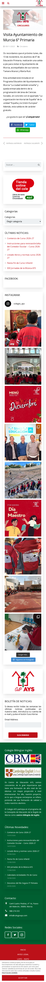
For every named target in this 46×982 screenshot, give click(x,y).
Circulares (24, 46)
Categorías (10, 217)
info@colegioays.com (18, 915)
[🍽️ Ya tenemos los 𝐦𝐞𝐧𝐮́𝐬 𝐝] (23, 404)
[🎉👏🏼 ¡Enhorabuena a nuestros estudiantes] (23, 594)
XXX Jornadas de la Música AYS (21, 268)
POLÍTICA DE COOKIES (9, 973)
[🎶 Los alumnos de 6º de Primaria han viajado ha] (23, 328)
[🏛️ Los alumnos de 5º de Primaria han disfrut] (23, 366)
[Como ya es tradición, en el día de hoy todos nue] (23, 556)
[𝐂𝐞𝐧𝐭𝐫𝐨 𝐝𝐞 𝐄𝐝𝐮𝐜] (23, 442)
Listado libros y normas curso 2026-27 (23, 851)
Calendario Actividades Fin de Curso (22, 875)
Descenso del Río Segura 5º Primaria (22, 883)
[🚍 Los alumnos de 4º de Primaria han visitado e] (23, 480)
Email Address (11, 719)
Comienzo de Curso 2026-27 (20, 238)
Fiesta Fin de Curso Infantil (19, 263)
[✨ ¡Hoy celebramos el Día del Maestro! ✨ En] (23, 518)
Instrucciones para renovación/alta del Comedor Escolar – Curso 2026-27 (24, 246)
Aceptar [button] (23, 978)
